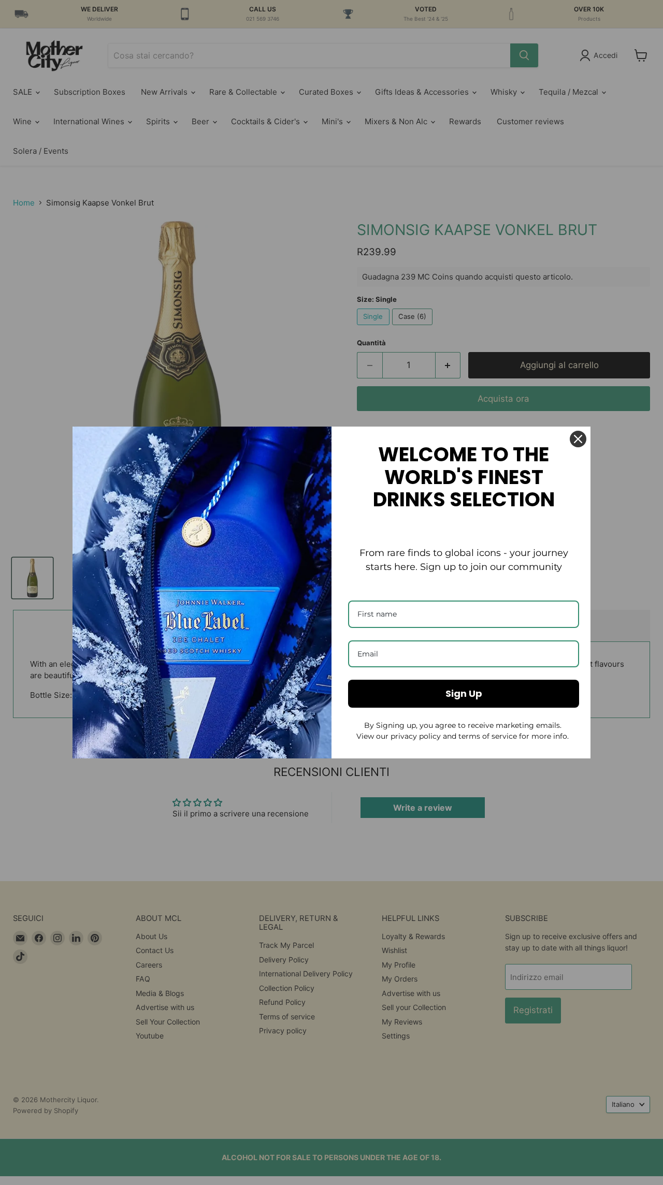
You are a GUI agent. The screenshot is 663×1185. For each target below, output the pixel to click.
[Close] (578, 439)
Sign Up (463, 693)
